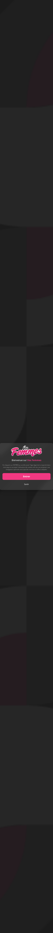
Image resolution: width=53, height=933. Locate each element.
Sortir (26, 484)
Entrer (26, 476)
